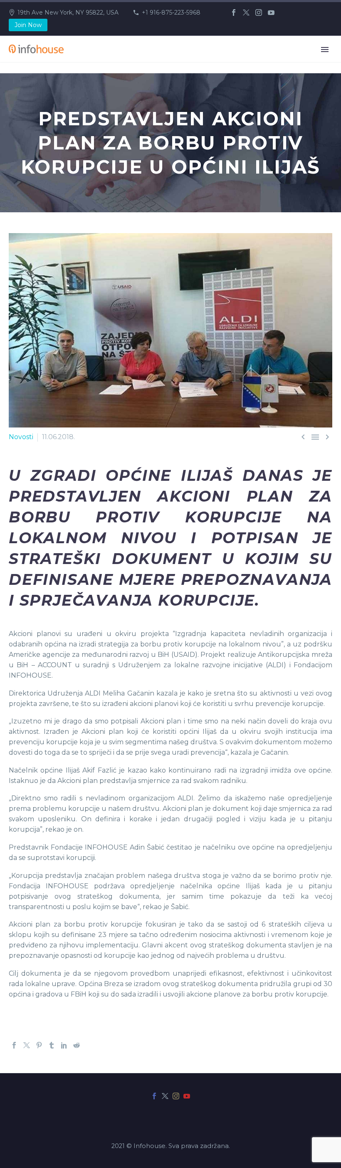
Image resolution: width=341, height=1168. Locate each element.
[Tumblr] (51, 1045)
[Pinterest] (39, 1045)
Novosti (21, 437)
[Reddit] (76, 1045)
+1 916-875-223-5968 (171, 12)
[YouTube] (271, 12)
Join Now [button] (28, 25)
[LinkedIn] (64, 1045)
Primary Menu (324, 49)
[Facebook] (233, 12)
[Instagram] (258, 12)
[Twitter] (246, 12)
